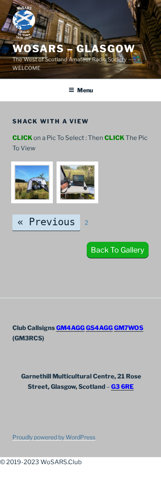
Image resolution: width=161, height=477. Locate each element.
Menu (85, 90)
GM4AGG (70, 328)
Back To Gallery (117, 250)
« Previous (46, 222)
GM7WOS (128, 328)
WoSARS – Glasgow (73, 49)
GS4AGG (99, 328)
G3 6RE (122, 386)
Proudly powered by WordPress (53, 437)
